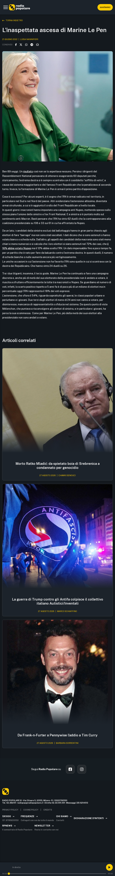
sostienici (105, 7)
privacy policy (10, 810)
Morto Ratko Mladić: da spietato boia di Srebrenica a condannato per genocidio (58, 466)
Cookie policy (30, 810)
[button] (5, 7)
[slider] (9, 874)
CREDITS (47, 810)
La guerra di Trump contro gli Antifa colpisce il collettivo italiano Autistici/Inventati (57, 601)
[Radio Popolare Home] (19, 7)
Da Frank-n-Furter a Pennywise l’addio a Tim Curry (57, 735)
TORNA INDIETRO (14, 20)
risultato (28, 171)
